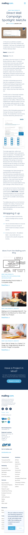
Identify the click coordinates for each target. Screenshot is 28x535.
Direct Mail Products (14, 10)
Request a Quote (14, 381)
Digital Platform (5, 482)
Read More (5, 285)
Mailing (3, 499)
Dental (16, 466)
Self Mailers (4, 472)
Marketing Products (6, 470)
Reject (20, 528)
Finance (17, 468)
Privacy (3, 412)
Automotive (17, 464)
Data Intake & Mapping (7, 484)
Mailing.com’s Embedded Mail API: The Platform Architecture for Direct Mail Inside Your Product (14, 313)
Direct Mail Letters (6, 476)
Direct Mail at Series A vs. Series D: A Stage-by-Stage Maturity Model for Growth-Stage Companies (13, 345)
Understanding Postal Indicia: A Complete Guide (12, 281)
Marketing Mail (5, 468)
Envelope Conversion (6, 493)
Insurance (17, 474)
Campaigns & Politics (20, 482)
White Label (4, 503)
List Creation (5, 486)
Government (18, 470)
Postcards (4, 474)
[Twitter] (6, 409)
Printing (3, 495)
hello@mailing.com (6, 452)
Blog (3, 510)
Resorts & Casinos (19, 484)
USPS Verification (6, 497)
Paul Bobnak (11, 23)
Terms (7, 412)
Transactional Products (7, 462)
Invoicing (17, 476)
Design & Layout (5, 489)
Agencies (17, 462)
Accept (12, 528)
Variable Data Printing (7, 491)
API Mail (17, 460)
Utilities (17, 486)
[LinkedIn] (3, 409)
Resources (4, 507)
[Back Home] (8, 3)
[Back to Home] (8, 396)
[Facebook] (10, 409)
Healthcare (17, 472)
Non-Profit (17, 480)
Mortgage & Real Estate (20, 478)
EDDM (3, 501)
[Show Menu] (24, 3)
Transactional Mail (6, 460)
